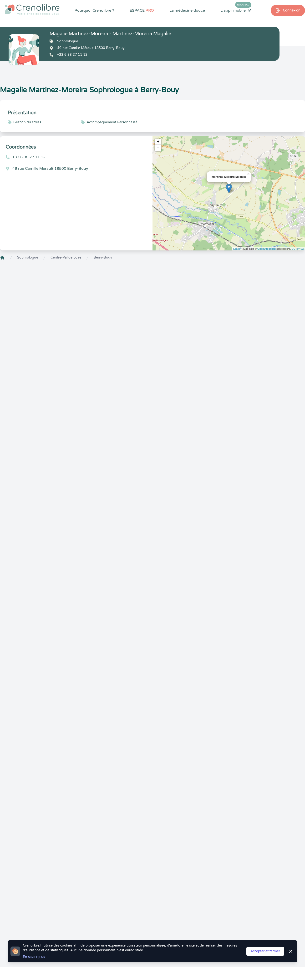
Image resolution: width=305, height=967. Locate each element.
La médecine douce (187, 10)
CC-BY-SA (298, 248)
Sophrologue (27, 257)
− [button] (158, 147)
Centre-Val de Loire (66, 257)
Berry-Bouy (103, 257)
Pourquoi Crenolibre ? (94, 10)
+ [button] (158, 141)
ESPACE (142, 10)
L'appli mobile (234, 10)
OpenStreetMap (266, 248)
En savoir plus (34, 957)
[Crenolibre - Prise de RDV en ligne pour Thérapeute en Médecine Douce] (32, 9)
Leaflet (237, 248)
